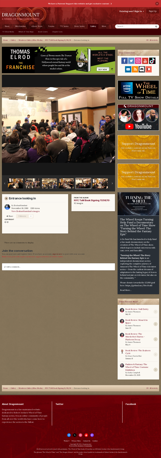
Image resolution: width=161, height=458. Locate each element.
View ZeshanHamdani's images (25, 211)
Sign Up (152, 11)
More (104, 26)
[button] (4, 183)
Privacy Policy (76, 441)
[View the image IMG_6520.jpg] (49, 183)
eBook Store (37, 26)
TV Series (64, 26)
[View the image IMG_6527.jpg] (15, 183)
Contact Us (86, 441)
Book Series (79, 26)
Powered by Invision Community (80, 446)
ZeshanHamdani (20, 205)
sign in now (57, 254)
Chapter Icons (57, 32)
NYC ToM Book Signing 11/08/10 (92, 200)
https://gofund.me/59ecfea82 (138, 285)
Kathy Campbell (134, 373)
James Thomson (134, 312)
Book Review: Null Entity (136, 309)
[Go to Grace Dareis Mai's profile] (122, 351)
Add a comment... (13, 267)
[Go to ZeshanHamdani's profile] (7, 207)
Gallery (93, 26)
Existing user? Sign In (131, 11)
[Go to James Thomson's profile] (122, 310)
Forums (51, 26)
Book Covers (43, 32)
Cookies (94, 441)
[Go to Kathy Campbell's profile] (122, 365)
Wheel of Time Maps (26, 32)
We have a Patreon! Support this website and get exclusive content (78, 4)
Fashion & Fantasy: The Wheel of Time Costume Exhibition (136, 367)
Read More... (126, 290)
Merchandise (20, 26)
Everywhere (146, 26)
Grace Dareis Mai (134, 356)
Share (10, 216)
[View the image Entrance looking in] (83, 183)
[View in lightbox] (58, 125)
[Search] (156, 26)
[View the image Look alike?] (100, 183)
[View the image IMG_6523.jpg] (32, 183)
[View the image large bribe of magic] (66, 183)
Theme (66, 441)
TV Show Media (8, 32)
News (7, 26)
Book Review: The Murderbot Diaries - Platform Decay (135, 337)
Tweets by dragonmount (66, 408)
